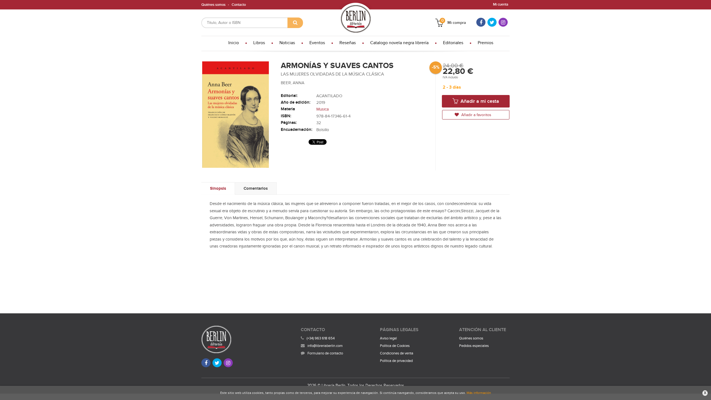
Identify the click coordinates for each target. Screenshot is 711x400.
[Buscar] (295, 23)
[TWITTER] (492, 22)
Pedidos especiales (474, 346)
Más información (479, 393)
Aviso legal (388, 338)
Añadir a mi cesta (479, 101)
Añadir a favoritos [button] (475, 115)
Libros (259, 43)
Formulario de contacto (325, 353)
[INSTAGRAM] (503, 22)
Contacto (239, 4)
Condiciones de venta (396, 353)
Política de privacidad (396, 361)
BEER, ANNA (292, 83)
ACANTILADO (329, 96)
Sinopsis (218, 188)
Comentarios (256, 188)
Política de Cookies (395, 346)
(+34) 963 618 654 (321, 338)
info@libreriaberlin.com (325, 346)
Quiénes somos (213, 4)
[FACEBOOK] (480, 22)
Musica (322, 109)
